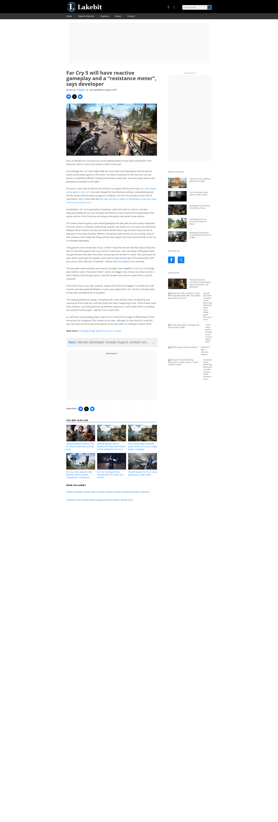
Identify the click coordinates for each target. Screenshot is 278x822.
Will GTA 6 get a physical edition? (205, 351)
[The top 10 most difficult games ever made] (177, 183)
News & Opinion (86, 16)
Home (69, 16)
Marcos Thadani (77, 89)
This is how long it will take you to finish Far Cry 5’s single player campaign (142, 446)
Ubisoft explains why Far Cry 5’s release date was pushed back (80, 446)
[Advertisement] (139, 43)
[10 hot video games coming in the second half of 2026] (185, 326)
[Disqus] (111, 546)
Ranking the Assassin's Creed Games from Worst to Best (200, 235)
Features (104, 16)
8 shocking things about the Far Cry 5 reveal (99, 330)
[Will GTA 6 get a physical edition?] (183, 347)
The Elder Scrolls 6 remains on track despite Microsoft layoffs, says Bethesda (200, 283)
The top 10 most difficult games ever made (200, 180)
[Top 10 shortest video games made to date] (177, 196)
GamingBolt (123, 261)
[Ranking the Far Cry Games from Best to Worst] (177, 223)
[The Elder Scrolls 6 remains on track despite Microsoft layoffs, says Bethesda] (177, 284)
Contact (131, 16)
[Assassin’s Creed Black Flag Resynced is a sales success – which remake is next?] (184, 362)
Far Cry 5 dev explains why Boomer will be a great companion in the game (79, 475)
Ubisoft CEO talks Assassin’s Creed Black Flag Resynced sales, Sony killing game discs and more (207, 306)
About (118, 16)
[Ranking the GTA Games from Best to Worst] (177, 210)
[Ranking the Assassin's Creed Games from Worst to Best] (177, 236)
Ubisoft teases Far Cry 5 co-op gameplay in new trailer (142, 473)
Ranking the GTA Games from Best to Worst (200, 206)
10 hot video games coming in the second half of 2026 (208, 333)
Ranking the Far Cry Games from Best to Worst (198, 221)
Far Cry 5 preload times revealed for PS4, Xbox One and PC (110, 475)
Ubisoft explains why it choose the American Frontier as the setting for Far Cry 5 (111, 446)
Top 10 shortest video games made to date (199, 193)
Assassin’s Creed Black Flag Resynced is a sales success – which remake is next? (207, 369)
